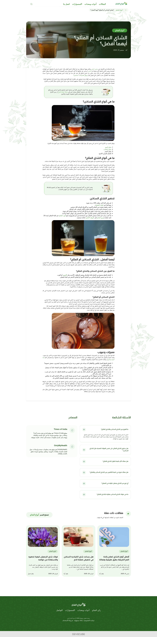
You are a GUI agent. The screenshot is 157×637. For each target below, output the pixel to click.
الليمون (65, 275)
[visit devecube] (78, 634)
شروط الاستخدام (68, 620)
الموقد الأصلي (90, 218)
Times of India (60, 429)
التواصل (59, 610)
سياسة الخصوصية (89, 620)
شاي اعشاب (107, 149)
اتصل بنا (66, 4)
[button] (105, 429)
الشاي (89, 71)
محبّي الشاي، (94, 69)
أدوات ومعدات (90, 4)
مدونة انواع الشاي (63, 92)
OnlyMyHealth (60, 445)
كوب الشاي (62, 215)
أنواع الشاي (119, 10)
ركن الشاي (96, 610)
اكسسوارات (77, 4)
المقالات (102, 4)
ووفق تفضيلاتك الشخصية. (80, 75)
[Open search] (31, 4)
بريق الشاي (100, 218)
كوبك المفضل (99, 205)
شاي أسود (108, 147)
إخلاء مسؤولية (78, 620)
